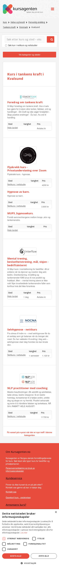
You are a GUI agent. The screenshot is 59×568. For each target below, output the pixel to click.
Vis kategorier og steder (29, 54)
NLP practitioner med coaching (27, 388)
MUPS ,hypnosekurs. (20, 213)
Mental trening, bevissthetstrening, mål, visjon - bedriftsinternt (28, 262)
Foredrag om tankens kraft (25, 102)
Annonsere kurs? (16, 504)
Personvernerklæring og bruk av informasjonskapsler (20, 469)
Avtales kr (41, 128)
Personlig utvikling (36, 22)
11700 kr (45, 417)
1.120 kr (46, 355)
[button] (29, 563)
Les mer (24, 533)
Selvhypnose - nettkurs (22, 329)
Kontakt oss (11, 491)
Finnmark (23, 27)
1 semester (34, 355)
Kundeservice (14, 478)
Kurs (5, 22)
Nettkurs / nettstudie (16, 184)
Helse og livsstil (18, 22)
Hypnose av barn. (18, 191)
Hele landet (12, 127)
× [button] (56, 512)
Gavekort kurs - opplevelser (18, 497)
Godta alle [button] (15, 556)
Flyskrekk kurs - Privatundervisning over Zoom (26, 168)
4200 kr (45, 185)
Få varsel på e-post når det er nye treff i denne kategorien (29, 434)
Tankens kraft (9, 27)
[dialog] (29, 538)
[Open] (52, 9)
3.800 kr (45, 206)
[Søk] (50, 39)
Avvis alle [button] (44, 556)
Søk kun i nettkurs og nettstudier (22, 45)
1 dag (26, 297)
